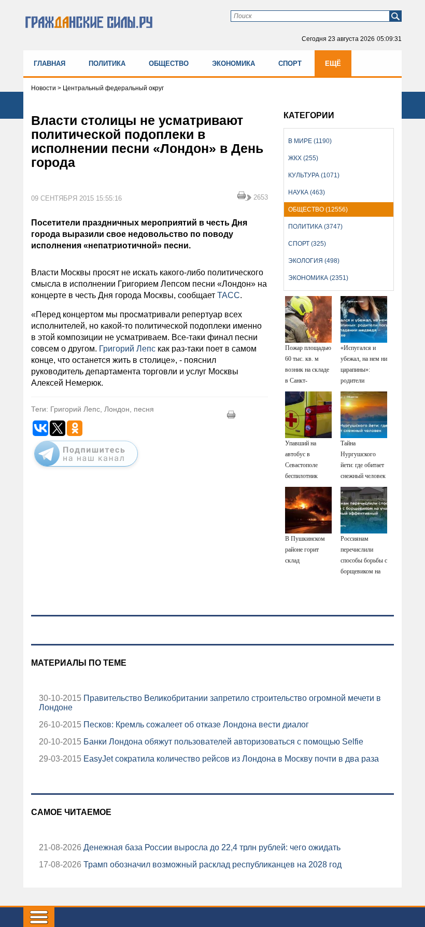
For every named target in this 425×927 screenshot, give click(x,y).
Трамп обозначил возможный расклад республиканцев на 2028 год (211, 864)
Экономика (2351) (318, 278)
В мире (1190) (310, 141)
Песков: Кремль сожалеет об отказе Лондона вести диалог (195, 724)
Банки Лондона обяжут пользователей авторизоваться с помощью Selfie (222, 741)
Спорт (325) (307, 243)
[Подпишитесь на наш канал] (86, 468)
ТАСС (228, 295)
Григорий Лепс (127, 348)
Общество (169, 63)
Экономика (233, 63)
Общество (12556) (318, 209)
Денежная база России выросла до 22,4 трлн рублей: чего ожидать (211, 847)
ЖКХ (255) (303, 158)
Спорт (290, 63)
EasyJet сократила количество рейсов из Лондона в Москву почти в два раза (230, 758)
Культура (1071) (313, 175)
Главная (49, 63)
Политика (107, 63)
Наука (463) (306, 192)
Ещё (333, 63)
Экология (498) (313, 260)
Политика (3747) (315, 226)
